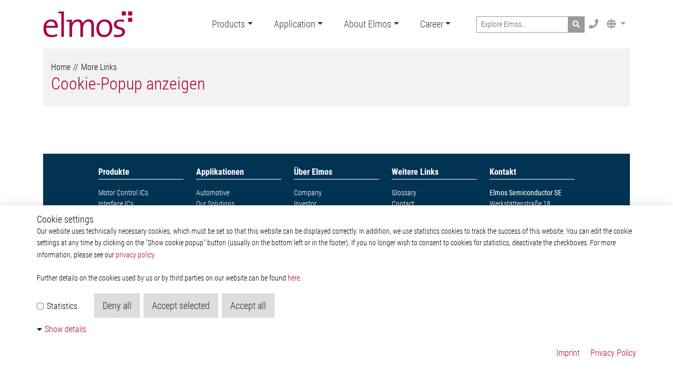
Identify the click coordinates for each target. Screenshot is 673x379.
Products (228, 23)
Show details (65, 329)
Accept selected (181, 305)
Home (60, 67)
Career (431, 23)
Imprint (568, 353)
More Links (99, 67)
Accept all (248, 305)
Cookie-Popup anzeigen (128, 84)
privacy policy (135, 255)
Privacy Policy (613, 353)
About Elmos (367, 23)
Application (294, 23)
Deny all (117, 305)
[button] (616, 24)
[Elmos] (87, 24)
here (294, 278)
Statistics (61, 306)
